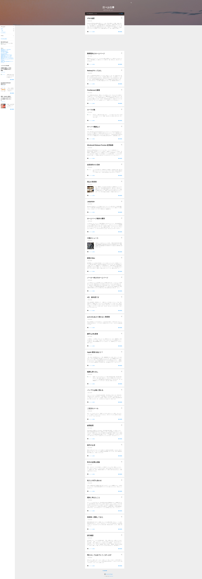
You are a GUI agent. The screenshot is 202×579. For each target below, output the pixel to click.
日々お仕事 (108, 7)
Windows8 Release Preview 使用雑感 (100, 145)
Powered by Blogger (109, 574)
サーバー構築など (93, 127)
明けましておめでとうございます (99, 555)
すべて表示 (121, 13)
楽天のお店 (91, 445)
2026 (2, 28)
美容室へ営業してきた (95, 517)
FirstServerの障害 (93, 90)
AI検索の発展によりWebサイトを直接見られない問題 (6, 69)
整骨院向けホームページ (96, 53)
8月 (2, 30)
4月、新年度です (93, 297)
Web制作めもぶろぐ (4, 50)
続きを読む (120, 31)
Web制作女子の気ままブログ (6, 54)
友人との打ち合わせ (94, 480)
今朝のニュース (92, 238)
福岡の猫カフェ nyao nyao (6, 49)
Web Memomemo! (4, 51)
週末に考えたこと (93, 497)
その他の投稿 (104, 570)
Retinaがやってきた (94, 70)
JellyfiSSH (91, 202)
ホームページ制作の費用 (96, 218)
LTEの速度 (91, 18)
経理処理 (90, 425)
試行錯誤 (90, 535)
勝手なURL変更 (92, 334)
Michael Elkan (111, 576)
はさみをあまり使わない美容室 (98, 317)
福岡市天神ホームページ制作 (6, 55)
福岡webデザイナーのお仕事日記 (7, 58)
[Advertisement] (128, 28)
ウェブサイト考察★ (4, 52)
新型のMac (91, 258)
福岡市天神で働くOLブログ (6, 57)
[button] (121, 18)
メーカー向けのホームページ (97, 278)
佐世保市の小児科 (93, 165)
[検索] (131, 2)
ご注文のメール (92, 408)
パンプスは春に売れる (95, 390)
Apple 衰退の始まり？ (95, 352)
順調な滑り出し (92, 372)
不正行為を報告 (4, 38)
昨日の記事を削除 (93, 462)
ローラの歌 (91, 110)
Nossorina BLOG (4, 53)
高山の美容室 (92, 182)
